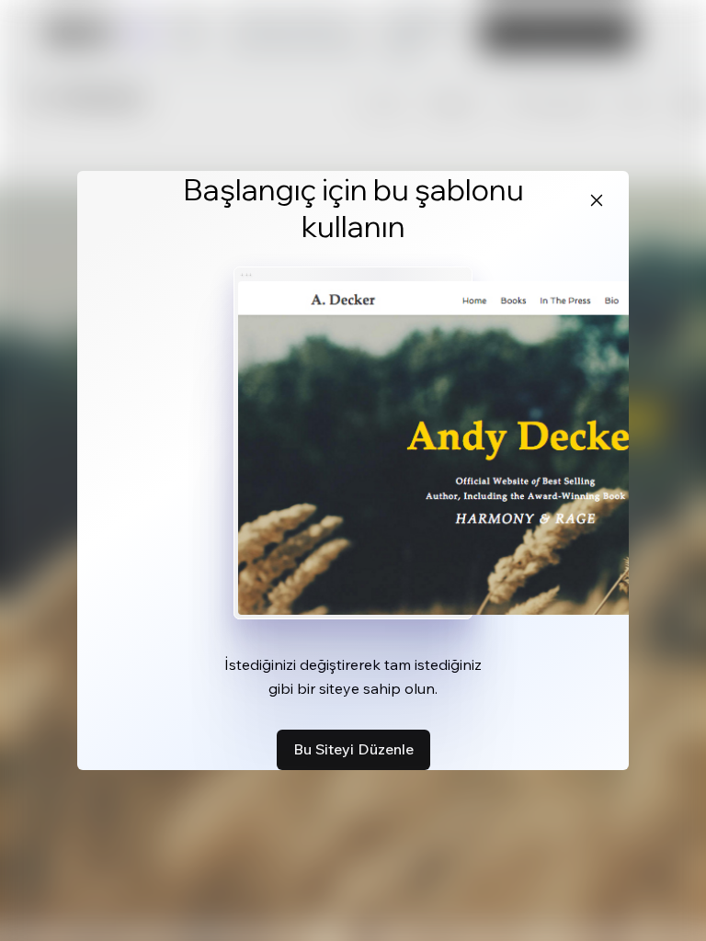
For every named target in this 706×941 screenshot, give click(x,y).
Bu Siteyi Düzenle (353, 749)
